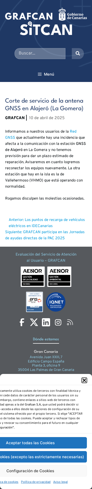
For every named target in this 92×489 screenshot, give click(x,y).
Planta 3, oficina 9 (46, 366)
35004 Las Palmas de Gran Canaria (46, 370)
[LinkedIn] (46, 322)
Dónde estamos (46, 339)
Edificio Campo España (46, 361)
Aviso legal (60, 482)
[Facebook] (22, 322)
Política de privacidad (36, 482)
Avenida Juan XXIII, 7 (46, 357)
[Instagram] (58, 322)
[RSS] (70, 322)
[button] (84, 380)
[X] (34, 322)
